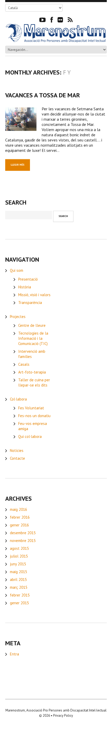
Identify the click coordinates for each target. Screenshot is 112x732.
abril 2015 (18, 579)
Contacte (17, 458)
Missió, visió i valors (34, 294)
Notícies (16, 450)
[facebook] (51, 19)
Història (24, 286)
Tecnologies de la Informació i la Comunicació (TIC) (33, 338)
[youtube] (42, 19)
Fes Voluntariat (31, 407)
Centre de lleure (32, 325)
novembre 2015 (23, 540)
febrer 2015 (20, 595)
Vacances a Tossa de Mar (42, 95)
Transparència (30, 302)
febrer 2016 (20, 517)
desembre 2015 (23, 532)
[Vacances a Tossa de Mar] (20, 119)
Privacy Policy (63, 715)
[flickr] (60, 19)
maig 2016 (18, 509)
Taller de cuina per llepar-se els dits (34, 382)
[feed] (70, 19)
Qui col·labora (30, 436)
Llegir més (17, 164)
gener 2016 (19, 525)
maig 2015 (18, 571)
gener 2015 (19, 602)
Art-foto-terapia (32, 372)
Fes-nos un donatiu (34, 415)
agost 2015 (19, 548)
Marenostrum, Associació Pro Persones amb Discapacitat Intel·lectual (56, 710)
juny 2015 (18, 563)
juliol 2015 (19, 556)
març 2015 (18, 587)
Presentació (28, 279)
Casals (23, 364)
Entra (14, 654)
